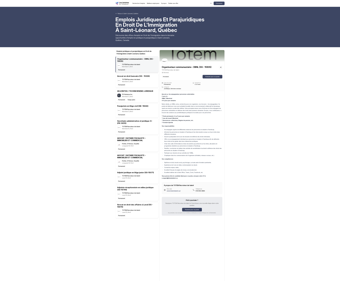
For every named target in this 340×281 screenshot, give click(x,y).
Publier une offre (173, 3)
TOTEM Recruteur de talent (170, 70)
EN (211, 3)
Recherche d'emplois (139, 3)
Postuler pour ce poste (212, 76)
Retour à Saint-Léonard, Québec (128, 13)
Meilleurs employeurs (153, 3)
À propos (164, 3)
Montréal (166, 72)
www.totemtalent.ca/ (174, 191)
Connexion (219, 3)
